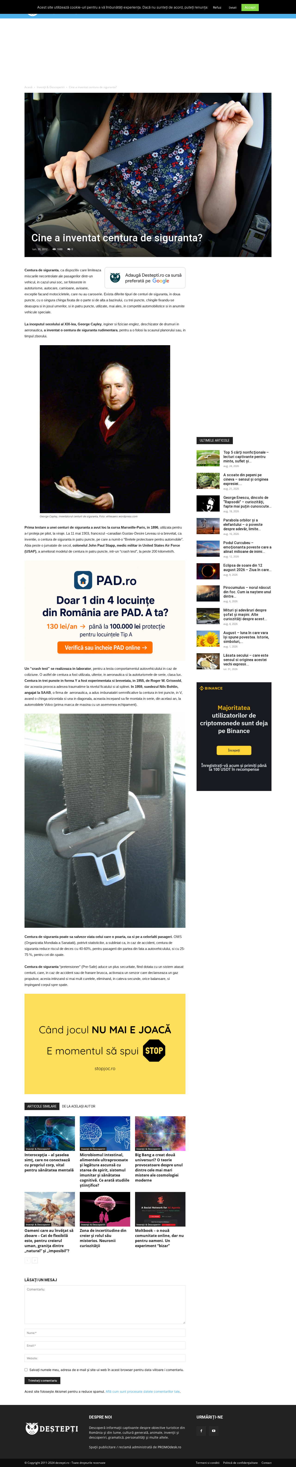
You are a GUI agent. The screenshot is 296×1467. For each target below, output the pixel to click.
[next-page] (35, 1260)
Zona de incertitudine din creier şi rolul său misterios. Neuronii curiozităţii (103, 1238)
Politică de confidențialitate (240, 1463)
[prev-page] (27, 1260)
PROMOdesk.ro (169, 1447)
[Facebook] (201, 1431)
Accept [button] (250, 7)
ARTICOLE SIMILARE (42, 1106)
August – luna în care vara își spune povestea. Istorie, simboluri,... (246, 637)
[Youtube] (213, 1431)
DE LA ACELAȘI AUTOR (78, 1106)
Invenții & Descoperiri (51, 87)
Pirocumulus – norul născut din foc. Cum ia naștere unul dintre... (247, 592)
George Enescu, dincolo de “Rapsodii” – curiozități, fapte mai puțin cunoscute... (247, 502)
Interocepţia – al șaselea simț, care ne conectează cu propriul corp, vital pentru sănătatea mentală (49, 1162)
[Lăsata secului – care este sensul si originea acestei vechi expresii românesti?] (208, 661)
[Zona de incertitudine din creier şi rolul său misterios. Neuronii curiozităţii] (105, 1209)
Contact (266, 1463)
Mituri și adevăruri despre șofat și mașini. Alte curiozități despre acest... (245, 614)
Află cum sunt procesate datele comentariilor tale (143, 1391)
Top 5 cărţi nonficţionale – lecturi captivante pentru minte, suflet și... (246, 456)
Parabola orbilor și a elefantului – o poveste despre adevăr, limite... (242, 524)
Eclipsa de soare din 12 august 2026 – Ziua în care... (247, 567)
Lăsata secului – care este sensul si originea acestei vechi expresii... (245, 659)
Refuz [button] (217, 7)
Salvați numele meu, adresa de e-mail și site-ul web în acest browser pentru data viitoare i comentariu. (106, 1370)
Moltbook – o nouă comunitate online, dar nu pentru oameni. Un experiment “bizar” (159, 1238)
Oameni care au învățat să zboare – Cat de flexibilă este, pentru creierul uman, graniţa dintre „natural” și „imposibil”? (49, 1240)
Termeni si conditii (207, 1463)
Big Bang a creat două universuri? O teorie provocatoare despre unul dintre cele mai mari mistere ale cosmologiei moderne (159, 1167)
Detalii (233, 7)
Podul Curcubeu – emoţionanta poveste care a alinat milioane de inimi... (247, 547)
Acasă (28, 87)
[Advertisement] (148, 53)
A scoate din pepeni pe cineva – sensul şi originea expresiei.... (245, 479)
